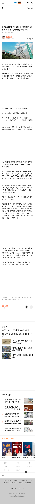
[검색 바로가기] (32, 2)
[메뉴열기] (3, 2)
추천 (12, 438)
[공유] (2, 8)
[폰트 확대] (32, 8)
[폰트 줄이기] (27, 8)
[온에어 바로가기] (27, 2)
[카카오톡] (27, 307)
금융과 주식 (6, 470)
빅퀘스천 (18, 470)
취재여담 (18, 466)
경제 (18, 463)
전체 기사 (6, 463)
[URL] (31, 307)
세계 (6, 466)
